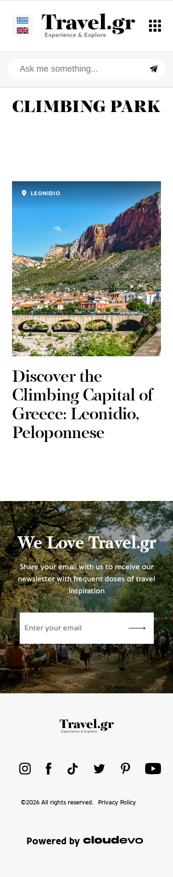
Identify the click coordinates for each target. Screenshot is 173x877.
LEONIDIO (45, 194)
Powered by (53, 841)
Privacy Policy (117, 802)
